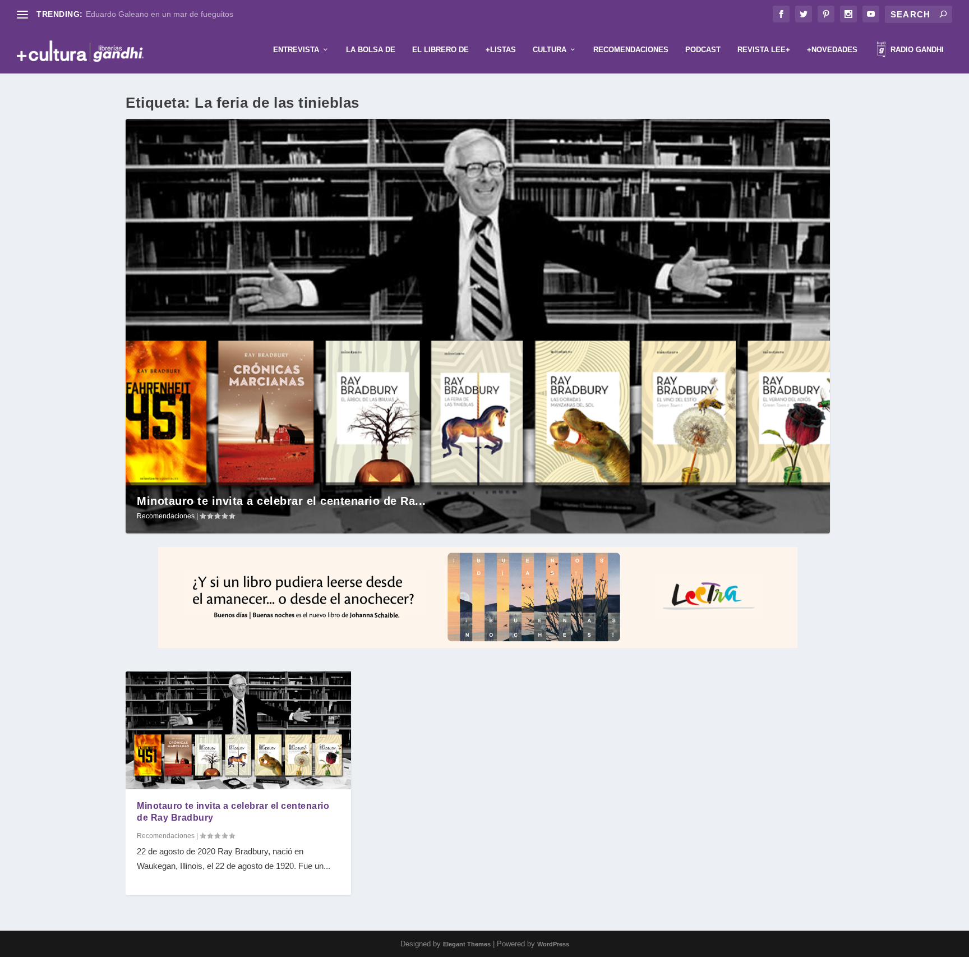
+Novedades (832, 49)
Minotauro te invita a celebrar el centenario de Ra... (281, 501)
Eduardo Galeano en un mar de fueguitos (159, 14)
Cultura (549, 49)
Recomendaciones (630, 49)
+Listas (501, 49)
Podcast (703, 49)
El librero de (440, 49)
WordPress (553, 944)
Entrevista (296, 49)
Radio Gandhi (916, 49)
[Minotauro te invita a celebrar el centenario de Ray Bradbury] (238, 730)
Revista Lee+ (763, 49)
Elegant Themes (467, 944)
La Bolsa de (370, 49)
